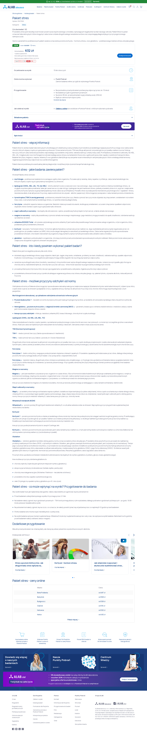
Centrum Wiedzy (109, 7)
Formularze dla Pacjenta (41, 706)
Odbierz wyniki (121, 7)
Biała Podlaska (42, 593)
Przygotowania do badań (62, 706)
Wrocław (78, 703)
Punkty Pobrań (60, 7)
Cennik (35, 719)
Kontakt (56, 699)
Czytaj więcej (20, 570)
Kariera (14, 725)
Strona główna (17, 13)
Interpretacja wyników (40, 715)
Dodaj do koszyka (125, 55)
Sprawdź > (8, 667)
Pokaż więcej (73, 620)
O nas (14, 699)
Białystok (40, 597)
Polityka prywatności (19, 712)
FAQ (55, 710)
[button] (26, 53)
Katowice (40, 610)
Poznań (77, 706)
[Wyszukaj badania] (133, 7)
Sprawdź (96, 1)
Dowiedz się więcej (60, 100)
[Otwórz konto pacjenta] (137, 6)
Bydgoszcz (41, 601)
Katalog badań (29, 13)
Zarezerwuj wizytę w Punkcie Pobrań (40, 711)
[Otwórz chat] (130, 7)
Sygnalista (15, 721)
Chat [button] (55, 721)
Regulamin (15, 703)
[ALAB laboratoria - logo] (13, 6)
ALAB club (81, 7)
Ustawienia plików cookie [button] (41, 723)
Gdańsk (40, 606)
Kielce (39, 614)
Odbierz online (61, 109)
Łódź (76, 710)
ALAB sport (98, 7)
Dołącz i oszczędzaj (129, 679)
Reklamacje (58, 713)
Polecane (89, 7)
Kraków (77, 713)
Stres (24, 25)
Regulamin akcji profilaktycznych (17, 707)
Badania (39, 7)
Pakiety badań (48, 7)
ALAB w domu (71, 7)
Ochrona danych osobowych (17, 716)
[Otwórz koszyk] (141, 7)
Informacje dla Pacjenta (62, 703)
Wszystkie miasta (81, 724)
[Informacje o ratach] (34, 61)
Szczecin (78, 717)
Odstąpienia (58, 717)
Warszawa (78, 699)
